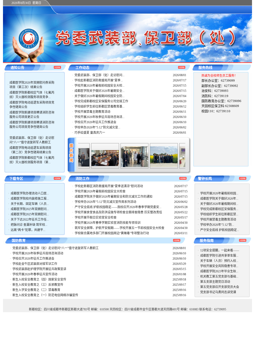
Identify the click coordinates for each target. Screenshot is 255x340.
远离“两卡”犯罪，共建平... (28, 230)
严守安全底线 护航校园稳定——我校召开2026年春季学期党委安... (118, 207)
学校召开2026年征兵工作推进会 (95, 122)
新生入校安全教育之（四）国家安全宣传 (39, 279)
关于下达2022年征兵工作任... (30, 219)
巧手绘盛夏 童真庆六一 (89, 132)
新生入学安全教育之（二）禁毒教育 (36, 290)
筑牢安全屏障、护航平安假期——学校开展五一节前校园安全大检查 (119, 228)
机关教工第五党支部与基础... (219, 276)
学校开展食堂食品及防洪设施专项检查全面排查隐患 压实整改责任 (118, 212)
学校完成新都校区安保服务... (219, 209)
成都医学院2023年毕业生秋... (219, 271)
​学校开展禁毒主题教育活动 (92, 111)
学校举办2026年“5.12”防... (217, 225)
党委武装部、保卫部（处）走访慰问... (99, 75)
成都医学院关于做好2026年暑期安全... (99, 91)
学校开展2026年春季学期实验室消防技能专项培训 (107, 223)
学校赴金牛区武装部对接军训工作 (34, 264)
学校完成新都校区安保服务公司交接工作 (101, 101)
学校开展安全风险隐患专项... (219, 266)
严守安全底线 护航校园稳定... (219, 230)
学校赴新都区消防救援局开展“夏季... (98, 80)
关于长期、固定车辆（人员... (30, 204)
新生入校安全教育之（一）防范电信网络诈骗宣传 (45, 295)
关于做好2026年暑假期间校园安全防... (99, 96)
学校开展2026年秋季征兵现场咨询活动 (37, 253)
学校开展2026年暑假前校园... (219, 193)
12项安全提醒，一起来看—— (219, 250)
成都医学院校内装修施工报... (30, 198)
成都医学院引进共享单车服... (219, 255)
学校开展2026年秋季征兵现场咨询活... (99, 117)
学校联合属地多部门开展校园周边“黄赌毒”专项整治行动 (112, 233)
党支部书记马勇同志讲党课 (218, 292)
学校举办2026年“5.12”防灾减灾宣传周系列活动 (105, 202)
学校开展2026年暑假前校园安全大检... (99, 85)
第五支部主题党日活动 (215, 281)
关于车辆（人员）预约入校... (219, 261)
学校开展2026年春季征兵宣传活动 (34, 274)
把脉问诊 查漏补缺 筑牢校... (29, 225)
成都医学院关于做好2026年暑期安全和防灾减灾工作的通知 (113, 196)
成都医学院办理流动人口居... (30, 193)
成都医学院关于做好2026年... (219, 198)
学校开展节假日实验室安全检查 (96, 217)
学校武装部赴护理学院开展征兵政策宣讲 (39, 269)
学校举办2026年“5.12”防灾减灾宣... (97, 127)
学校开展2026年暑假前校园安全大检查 (100, 191)
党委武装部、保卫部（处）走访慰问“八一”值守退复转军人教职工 (55, 248)
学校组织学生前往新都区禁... (219, 214)
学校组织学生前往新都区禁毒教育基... (99, 106)
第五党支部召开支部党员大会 (219, 287)
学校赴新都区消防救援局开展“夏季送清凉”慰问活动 (109, 186)
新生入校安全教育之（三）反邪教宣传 (37, 284)
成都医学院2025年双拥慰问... (30, 209)
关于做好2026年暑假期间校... (219, 204)
